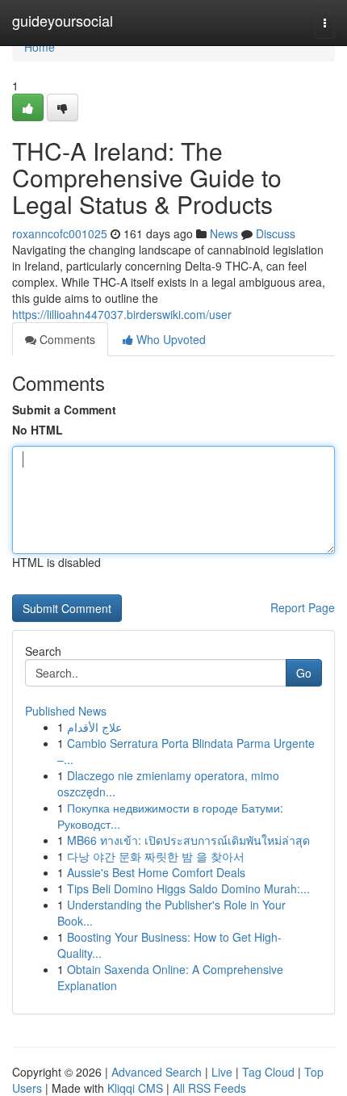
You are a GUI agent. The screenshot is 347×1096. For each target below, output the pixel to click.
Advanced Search (156, 1072)
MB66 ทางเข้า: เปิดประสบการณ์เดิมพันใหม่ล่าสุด (188, 840)
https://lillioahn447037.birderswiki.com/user (122, 314)
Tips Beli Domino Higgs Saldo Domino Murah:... (188, 888)
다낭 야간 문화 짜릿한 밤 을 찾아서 (156, 856)
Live (221, 1072)
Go (303, 673)
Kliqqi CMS (135, 1088)
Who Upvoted (169, 339)
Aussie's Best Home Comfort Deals (156, 872)
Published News (66, 711)
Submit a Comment (64, 409)
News (224, 233)
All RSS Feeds (209, 1088)
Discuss (275, 233)
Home (39, 47)
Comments (65, 339)
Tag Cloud (268, 1072)
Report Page (302, 607)
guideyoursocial (62, 20)
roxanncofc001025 (59, 233)
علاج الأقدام (94, 727)
